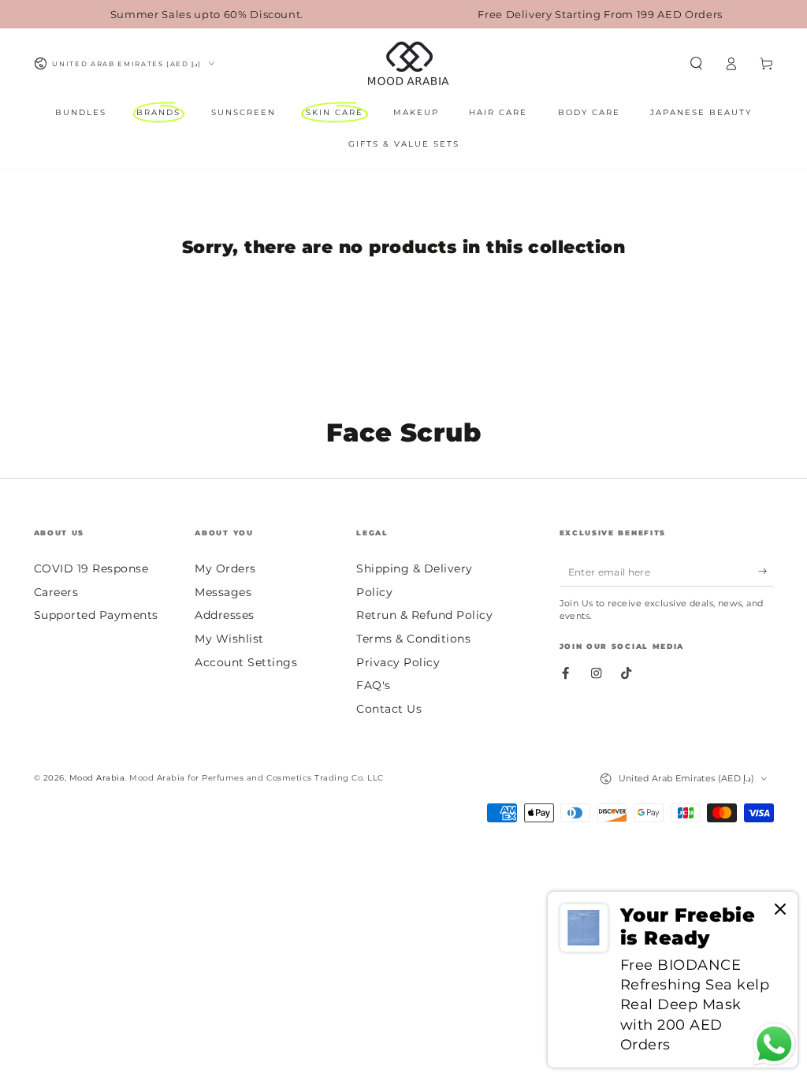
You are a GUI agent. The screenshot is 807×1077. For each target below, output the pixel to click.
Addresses (225, 615)
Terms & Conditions (413, 638)
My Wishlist (229, 638)
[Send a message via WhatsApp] (774, 1044)
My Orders (225, 568)
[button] (696, 63)
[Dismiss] (780, 910)
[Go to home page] (407, 64)
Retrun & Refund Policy (424, 615)
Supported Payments (96, 615)
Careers (56, 592)
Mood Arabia (97, 778)
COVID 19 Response (91, 568)
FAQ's (373, 685)
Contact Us (389, 708)
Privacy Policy (398, 662)
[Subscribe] (766, 571)
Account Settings (246, 662)
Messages (223, 592)
